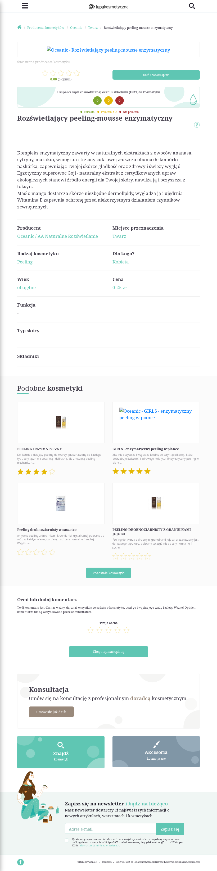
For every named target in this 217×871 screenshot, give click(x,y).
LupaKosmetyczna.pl (144, 862)
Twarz (119, 236)
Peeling (25, 262)
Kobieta (120, 262)
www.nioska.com (191, 862)
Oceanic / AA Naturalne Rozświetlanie (57, 236)
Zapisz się (170, 829)
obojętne (26, 287)
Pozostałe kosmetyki (109, 573)
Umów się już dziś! (51, 711)
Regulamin (107, 862)
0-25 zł (119, 287)
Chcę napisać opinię (108, 651)
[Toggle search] (194, 6)
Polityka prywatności (87, 862)
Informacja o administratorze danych (99, 845)
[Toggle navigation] (22, 6)
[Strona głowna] (21, 27)
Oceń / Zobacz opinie (156, 75)
